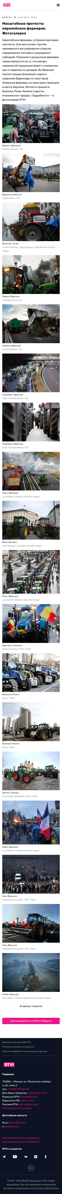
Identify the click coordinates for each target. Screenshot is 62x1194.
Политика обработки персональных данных (24, 1051)
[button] (58, 5)
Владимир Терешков (31, 1006)
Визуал (7, 17)
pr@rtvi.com (27, 1100)
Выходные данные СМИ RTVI (16, 1042)
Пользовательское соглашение (18, 1046)
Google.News (11, 1126)
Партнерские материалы (16, 1108)
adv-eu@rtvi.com (28, 1104)
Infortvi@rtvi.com (37, 1092)
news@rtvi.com (29, 1096)
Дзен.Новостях (17, 1122)
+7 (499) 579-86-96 (18, 1089)
